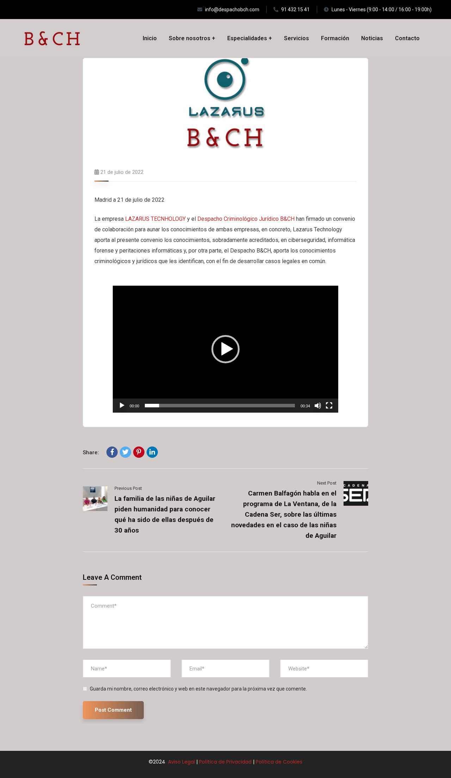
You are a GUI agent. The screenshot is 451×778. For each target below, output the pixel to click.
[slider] (220, 405)
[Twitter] (125, 452)
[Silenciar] (317, 405)
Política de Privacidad (225, 761)
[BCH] (52, 38)
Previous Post (128, 488)
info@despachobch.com (232, 9)
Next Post (326, 483)
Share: (91, 452)
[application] (225, 349)
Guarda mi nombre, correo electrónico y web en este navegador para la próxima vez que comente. (198, 689)
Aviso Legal (181, 761)
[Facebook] (112, 452)
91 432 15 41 (295, 9)
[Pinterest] (138, 452)
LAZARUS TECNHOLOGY (155, 218)
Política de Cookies (279, 761)
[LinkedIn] (152, 452)
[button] (225, 349)
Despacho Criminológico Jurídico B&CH (246, 218)
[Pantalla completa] (329, 405)
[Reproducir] (121, 405)
